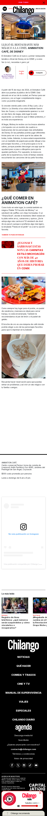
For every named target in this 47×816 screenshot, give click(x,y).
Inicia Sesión (40, 8)
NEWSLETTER (12, 8)
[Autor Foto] (8, 69)
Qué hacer (36, 615)
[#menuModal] (5, 9)
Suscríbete (23, 740)
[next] (42, 291)
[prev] (5, 291)
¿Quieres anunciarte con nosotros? (23, 744)
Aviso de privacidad (23, 758)
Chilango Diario (23, 719)
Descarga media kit (23, 735)
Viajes (23, 701)
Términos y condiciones (23, 754)
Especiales (23, 710)
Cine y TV (23, 683)
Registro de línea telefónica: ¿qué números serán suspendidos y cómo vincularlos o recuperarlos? (16, 622)
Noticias (4, 615)
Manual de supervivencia (23, 692)
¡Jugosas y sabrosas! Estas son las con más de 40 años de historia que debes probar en (30, 255)
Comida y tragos (21, 72)
